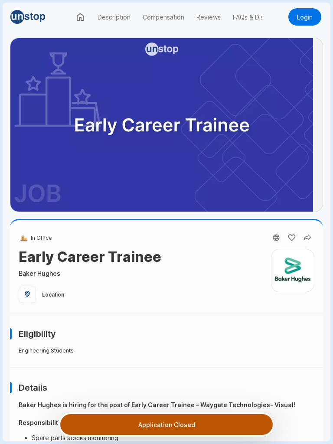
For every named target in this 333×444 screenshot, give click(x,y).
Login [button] (305, 17)
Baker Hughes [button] (39, 273)
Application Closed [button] (166, 424)
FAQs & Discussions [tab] (260, 17)
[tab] (80, 17)
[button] (40, 17)
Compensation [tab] (163, 17)
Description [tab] (114, 17)
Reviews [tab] (208, 17)
